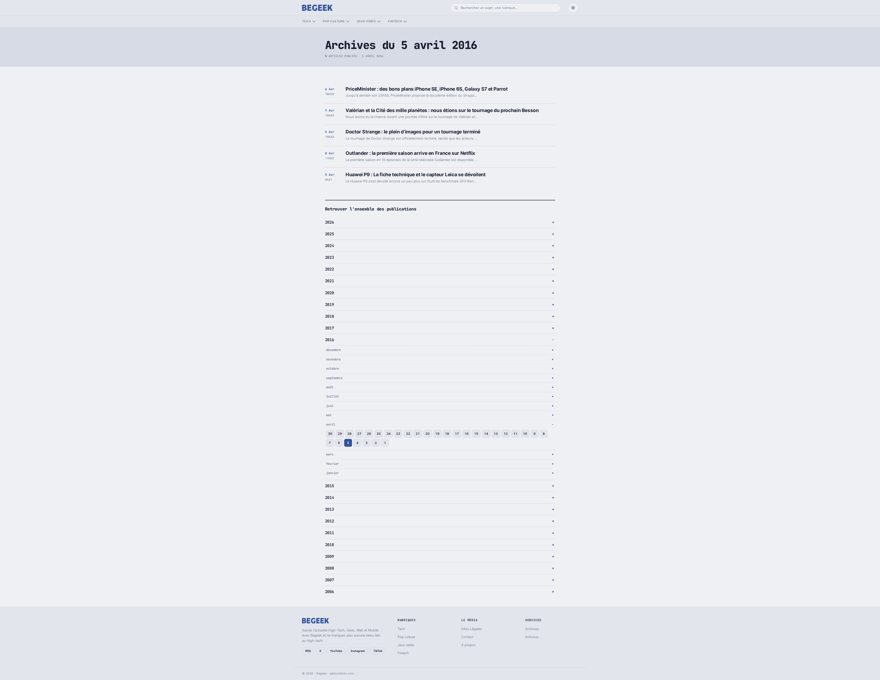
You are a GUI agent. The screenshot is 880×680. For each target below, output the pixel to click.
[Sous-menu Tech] (313, 21)
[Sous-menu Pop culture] (347, 21)
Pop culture (334, 21)
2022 (329, 269)
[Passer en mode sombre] (573, 8)
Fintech (395, 21)
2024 (329, 245)
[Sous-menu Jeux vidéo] (378, 21)
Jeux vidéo (366, 21)
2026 (329, 222)
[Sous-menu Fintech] (405, 21)
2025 (329, 233)
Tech (306, 21)
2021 (329, 280)
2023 (329, 257)
